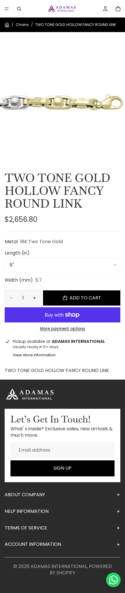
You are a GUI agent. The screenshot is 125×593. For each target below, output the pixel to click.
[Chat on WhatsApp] (113, 580)
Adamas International (59, 566)
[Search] (19, 8)
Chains (22, 24)
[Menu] (6, 8)
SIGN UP (62, 468)
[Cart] (118, 8)
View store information (34, 355)
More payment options (62, 328)
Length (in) (17, 253)
